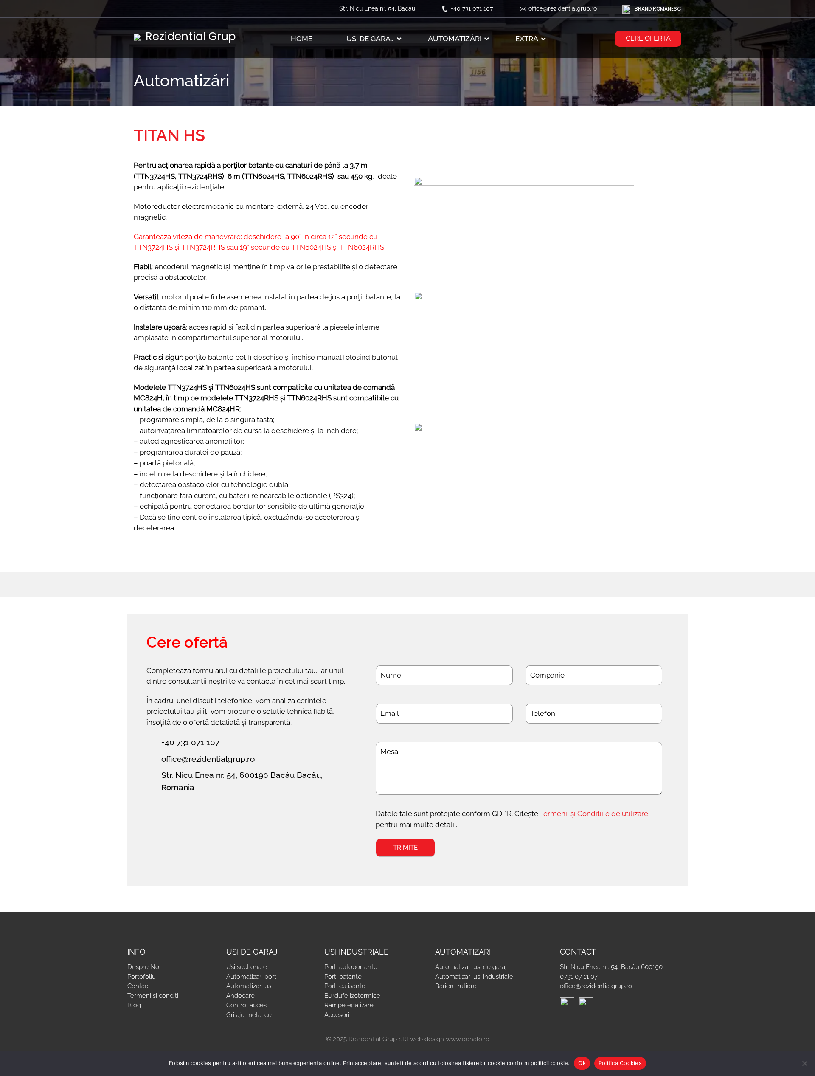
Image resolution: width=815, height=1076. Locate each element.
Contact (138, 986)
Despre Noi (143, 967)
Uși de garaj (370, 38)
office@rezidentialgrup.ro (562, 8)
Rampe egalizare (349, 1005)
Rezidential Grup (189, 36)
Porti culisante (344, 986)
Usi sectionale (246, 967)
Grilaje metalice (249, 1015)
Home (301, 38)
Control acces (246, 1005)
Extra (526, 38)
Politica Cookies (620, 1062)
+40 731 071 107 (472, 8)
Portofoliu (141, 976)
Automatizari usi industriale (474, 976)
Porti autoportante (350, 967)
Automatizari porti (252, 976)
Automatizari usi (249, 986)
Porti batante (343, 976)
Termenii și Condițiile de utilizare (594, 813)
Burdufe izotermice (352, 996)
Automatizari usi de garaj (470, 967)
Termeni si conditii (153, 996)
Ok (582, 1062)
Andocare (240, 996)
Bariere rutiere (456, 986)
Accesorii (337, 1015)
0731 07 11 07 (579, 976)
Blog (134, 1005)
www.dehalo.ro (467, 1039)
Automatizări (454, 38)
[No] (804, 1063)
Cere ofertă (648, 38)
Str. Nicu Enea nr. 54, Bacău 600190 (611, 967)
